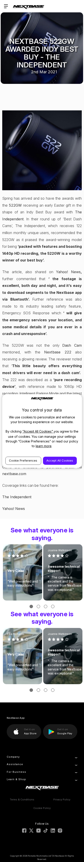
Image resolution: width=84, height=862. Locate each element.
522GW (15, 205)
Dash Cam (72, 345)
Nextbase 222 (57, 352)
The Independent (17, 497)
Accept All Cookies (59, 460)
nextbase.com (14, 473)
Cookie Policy (42, 808)
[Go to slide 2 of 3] (38, 606)
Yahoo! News (68, 272)
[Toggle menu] (6, 6)
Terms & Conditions (22, 799)
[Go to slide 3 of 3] (45, 606)
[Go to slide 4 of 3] (52, 606)
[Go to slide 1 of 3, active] (31, 606)
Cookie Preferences (23, 460)
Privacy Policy (61, 799)
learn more (44, 446)
